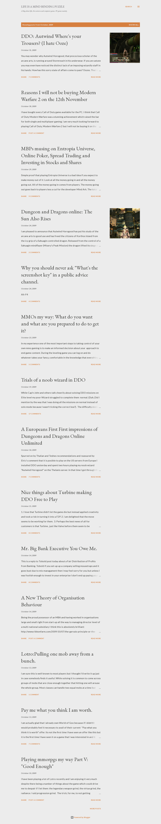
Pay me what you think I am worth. (56, 710)
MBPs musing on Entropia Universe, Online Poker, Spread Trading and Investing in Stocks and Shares (58, 155)
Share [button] (24, 77)
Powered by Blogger (82, 817)
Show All (134, 25)
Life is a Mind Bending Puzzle (42, 6)
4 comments (34, 301)
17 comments (35, 414)
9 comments (34, 196)
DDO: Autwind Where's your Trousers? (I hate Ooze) (51, 39)
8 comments (34, 533)
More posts (95, 809)
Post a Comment (36, 133)
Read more (96, 77)
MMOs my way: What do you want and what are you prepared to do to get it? (60, 323)
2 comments (34, 252)
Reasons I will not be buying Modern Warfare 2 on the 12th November (58, 96)
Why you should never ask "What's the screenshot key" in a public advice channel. (59, 274)
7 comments (34, 77)
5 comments (34, 364)
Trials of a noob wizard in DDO (53, 379)
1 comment (34, 695)
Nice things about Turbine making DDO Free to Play (56, 495)
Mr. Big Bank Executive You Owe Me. (59, 548)
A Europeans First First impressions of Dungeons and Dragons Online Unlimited (59, 436)
